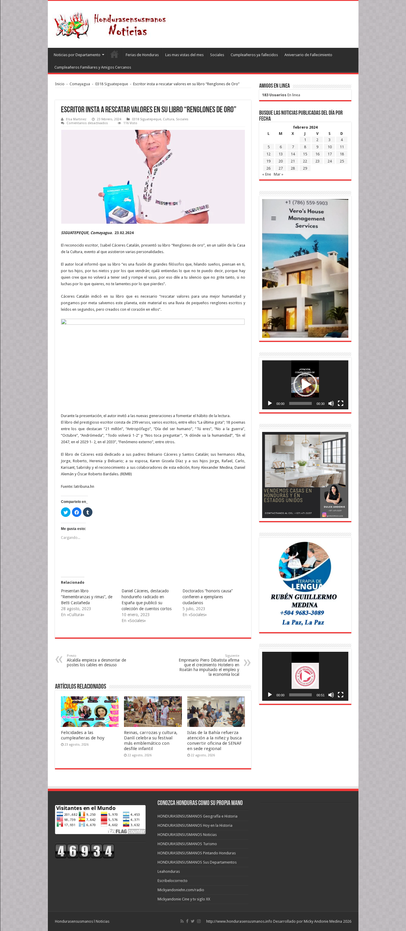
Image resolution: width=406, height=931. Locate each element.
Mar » (278, 174)
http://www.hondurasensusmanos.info (239, 921)
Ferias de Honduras (142, 55)
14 (293, 154)
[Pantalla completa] (341, 403)
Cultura (168, 119)
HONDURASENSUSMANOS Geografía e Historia (197, 816)
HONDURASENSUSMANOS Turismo (187, 844)
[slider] (300, 403)
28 (293, 168)
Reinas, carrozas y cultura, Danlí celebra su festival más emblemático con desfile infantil (150, 740)
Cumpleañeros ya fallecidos (254, 55)
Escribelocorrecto (173, 880)
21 (293, 161)
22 (305, 161)
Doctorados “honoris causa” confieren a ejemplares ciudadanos (207, 596)
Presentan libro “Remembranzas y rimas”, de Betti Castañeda (86, 596)
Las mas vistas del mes (184, 55)
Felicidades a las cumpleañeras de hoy (82, 735)
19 (268, 161)
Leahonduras (169, 871)
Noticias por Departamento (77, 55)
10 (330, 147)
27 (280, 168)
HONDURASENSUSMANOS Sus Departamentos (197, 862)
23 (317, 161)
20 (280, 161)
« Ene (266, 174)
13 (280, 154)
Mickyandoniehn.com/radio (181, 890)
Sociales (217, 55)
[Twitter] (192, 921)
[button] (305, 385)
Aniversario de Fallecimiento (308, 55)
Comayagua (80, 84)
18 (342, 154)
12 (268, 154)
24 (330, 161)
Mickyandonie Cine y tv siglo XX (184, 899)
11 (342, 147)
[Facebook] (187, 921)
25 (342, 161)
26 (268, 168)
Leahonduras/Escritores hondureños (114, 54)
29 (305, 168)
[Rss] (182, 921)
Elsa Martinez (76, 119)
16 (317, 154)
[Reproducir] (270, 403)
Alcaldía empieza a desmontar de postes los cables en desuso (96, 660)
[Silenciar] (331, 403)
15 (305, 154)
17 (330, 154)
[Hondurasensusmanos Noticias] (111, 23)
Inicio (59, 84)
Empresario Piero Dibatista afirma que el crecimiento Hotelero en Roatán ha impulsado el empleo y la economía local (209, 665)
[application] (305, 384)
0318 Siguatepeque (111, 84)
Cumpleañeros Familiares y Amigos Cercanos (92, 67)
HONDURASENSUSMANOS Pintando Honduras (197, 853)
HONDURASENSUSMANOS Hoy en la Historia (195, 825)
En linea (281, 95)
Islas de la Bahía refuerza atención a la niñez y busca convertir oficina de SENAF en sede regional (214, 740)
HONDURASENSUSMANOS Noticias (187, 834)
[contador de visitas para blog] (84, 850)
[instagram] (198, 921)
